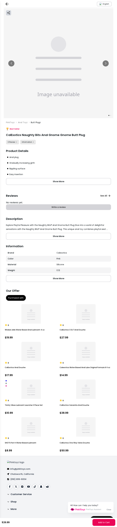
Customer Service (21, 494)
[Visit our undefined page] (9, 486)
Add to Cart (104, 522)
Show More (58, 181)
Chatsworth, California (22, 474)
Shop (14, 501)
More (14, 509)
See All (103, 195)
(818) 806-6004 (18, 479)
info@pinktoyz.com (20, 469)
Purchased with (16, 297)
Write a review (59, 207)
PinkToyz (10, 122)
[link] (36, 122)
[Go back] (6, 4)
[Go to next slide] (106, 63)
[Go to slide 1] (108, 115)
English (106, 4)
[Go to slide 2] (110, 115)
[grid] (58, 261)
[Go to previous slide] (11, 63)
